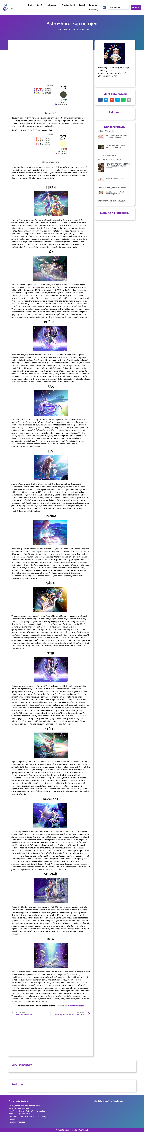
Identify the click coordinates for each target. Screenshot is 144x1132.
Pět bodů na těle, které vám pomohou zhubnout (116, 136)
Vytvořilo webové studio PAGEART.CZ (72, 1130)
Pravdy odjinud (68, 5)
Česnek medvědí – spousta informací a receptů (116, 146)
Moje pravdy (52, 5)
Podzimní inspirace (17, 1122)
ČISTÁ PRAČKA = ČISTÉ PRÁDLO (109, 160)
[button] (100, 100)
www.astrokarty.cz (76, 1006)
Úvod (29, 5)
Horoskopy (93, 10)
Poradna (93, 5)
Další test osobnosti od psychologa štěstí (115, 193)
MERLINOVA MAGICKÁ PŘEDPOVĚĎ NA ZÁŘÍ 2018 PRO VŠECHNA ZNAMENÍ (118, 166)
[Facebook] (104, 7)
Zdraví (82, 5)
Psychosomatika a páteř (115, 178)
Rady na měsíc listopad (19, 1108)
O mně (39, 5)
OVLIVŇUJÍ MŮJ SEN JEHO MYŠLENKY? (111, 201)
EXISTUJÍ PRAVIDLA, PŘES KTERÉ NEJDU (112, 188)
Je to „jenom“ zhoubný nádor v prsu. (24, 1106)
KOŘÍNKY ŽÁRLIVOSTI (106, 131)
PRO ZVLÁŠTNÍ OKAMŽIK (107, 156)
